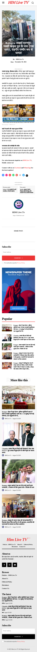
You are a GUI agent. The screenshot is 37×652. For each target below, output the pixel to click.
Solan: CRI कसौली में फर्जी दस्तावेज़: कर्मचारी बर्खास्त (9, 190)
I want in (17, 258)
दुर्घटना (11, 39)
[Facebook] (12, 236)
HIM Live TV (27, 160)
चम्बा (3, 612)
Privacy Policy (21, 263)
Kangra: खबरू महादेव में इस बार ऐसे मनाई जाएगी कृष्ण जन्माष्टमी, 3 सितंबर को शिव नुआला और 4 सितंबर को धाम (24, 346)
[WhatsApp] (25, 236)
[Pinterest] (21, 236)
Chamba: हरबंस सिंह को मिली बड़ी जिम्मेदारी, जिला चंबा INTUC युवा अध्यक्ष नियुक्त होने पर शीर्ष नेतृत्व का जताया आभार (24, 337)
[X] (16, 236)
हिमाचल (19, 39)
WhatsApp (27, 168)
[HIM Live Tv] (18, 204)
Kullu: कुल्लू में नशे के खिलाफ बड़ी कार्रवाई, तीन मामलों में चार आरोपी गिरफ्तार (26, 191)
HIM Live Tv (20, 59)
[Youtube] (15, 565)
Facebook (18, 168)
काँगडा (26, 39)
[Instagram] (9, 565)
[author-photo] (3, 418)
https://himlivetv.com (18, 215)
